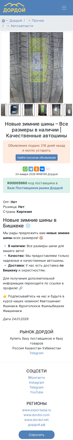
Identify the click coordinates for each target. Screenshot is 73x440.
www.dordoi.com (37, 415)
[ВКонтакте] (42, 169)
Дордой (16, 20)
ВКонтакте (36, 377)
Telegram (36, 353)
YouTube (36, 392)
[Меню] (64, 8)
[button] (36, 434)
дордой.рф (36, 425)
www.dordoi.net (36, 420)
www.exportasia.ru (36, 410)
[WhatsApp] (25, 169)
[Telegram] (30, 169)
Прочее (38, 20)
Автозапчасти (22, 26)
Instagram (36, 382)
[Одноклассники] (36, 169)
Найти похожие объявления (36, 157)
